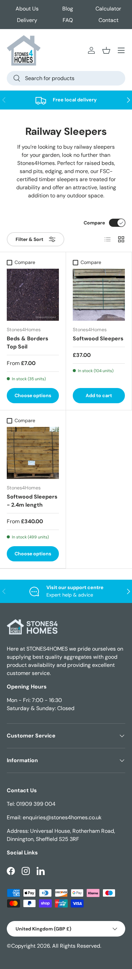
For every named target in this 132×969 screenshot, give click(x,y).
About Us (27, 8)
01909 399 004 (36, 803)
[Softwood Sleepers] (99, 295)
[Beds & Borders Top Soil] (33, 295)
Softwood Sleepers (98, 338)
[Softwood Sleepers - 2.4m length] (33, 453)
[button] (106, 50)
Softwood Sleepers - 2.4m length (32, 500)
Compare (94, 223)
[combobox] (66, 78)
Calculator (108, 8)
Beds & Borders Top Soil (27, 342)
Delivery (27, 20)
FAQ (68, 20)
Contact (108, 20)
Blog (67, 8)
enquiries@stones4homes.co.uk (62, 817)
